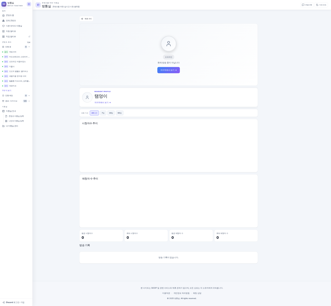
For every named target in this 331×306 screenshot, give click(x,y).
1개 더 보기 (6, 90)
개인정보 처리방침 (182, 293)
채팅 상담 (197, 293)
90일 (120, 113)
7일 (103, 113)
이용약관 (166, 293)
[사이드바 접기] (29, 4)
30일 (111, 113)
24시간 (94, 113)
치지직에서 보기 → (168, 70)
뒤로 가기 (88, 19)
